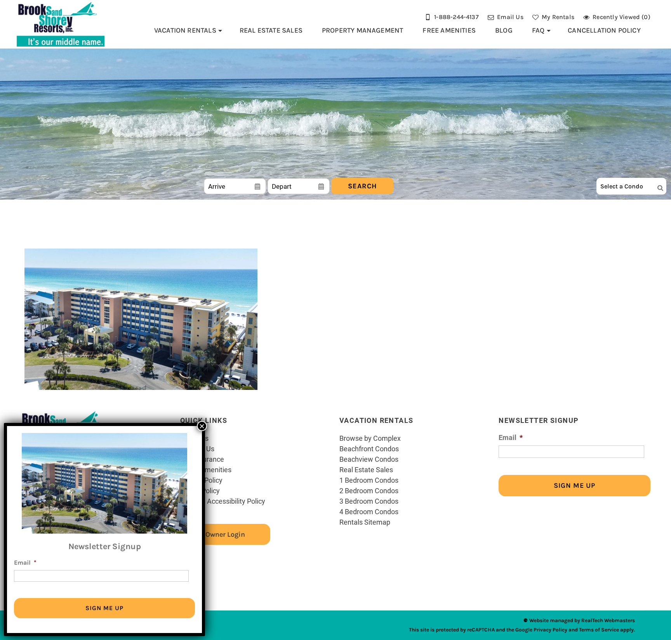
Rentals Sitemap (364, 522)
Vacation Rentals (185, 30)
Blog (504, 30)
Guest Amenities (205, 469)
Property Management (362, 30)
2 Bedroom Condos (368, 490)
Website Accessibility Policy (222, 501)
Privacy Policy (550, 630)
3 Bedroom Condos (368, 501)
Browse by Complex (370, 438)
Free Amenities (449, 30)
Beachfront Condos (369, 448)
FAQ (538, 30)
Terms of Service (599, 630)
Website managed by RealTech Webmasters (582, 620)
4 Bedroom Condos (368, 511)
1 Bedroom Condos (368, 480)
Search (362, 186)
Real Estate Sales (271, 30)
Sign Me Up (574, 485)
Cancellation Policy (604, 30)
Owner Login (225, 534)
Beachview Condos (368, 459)
